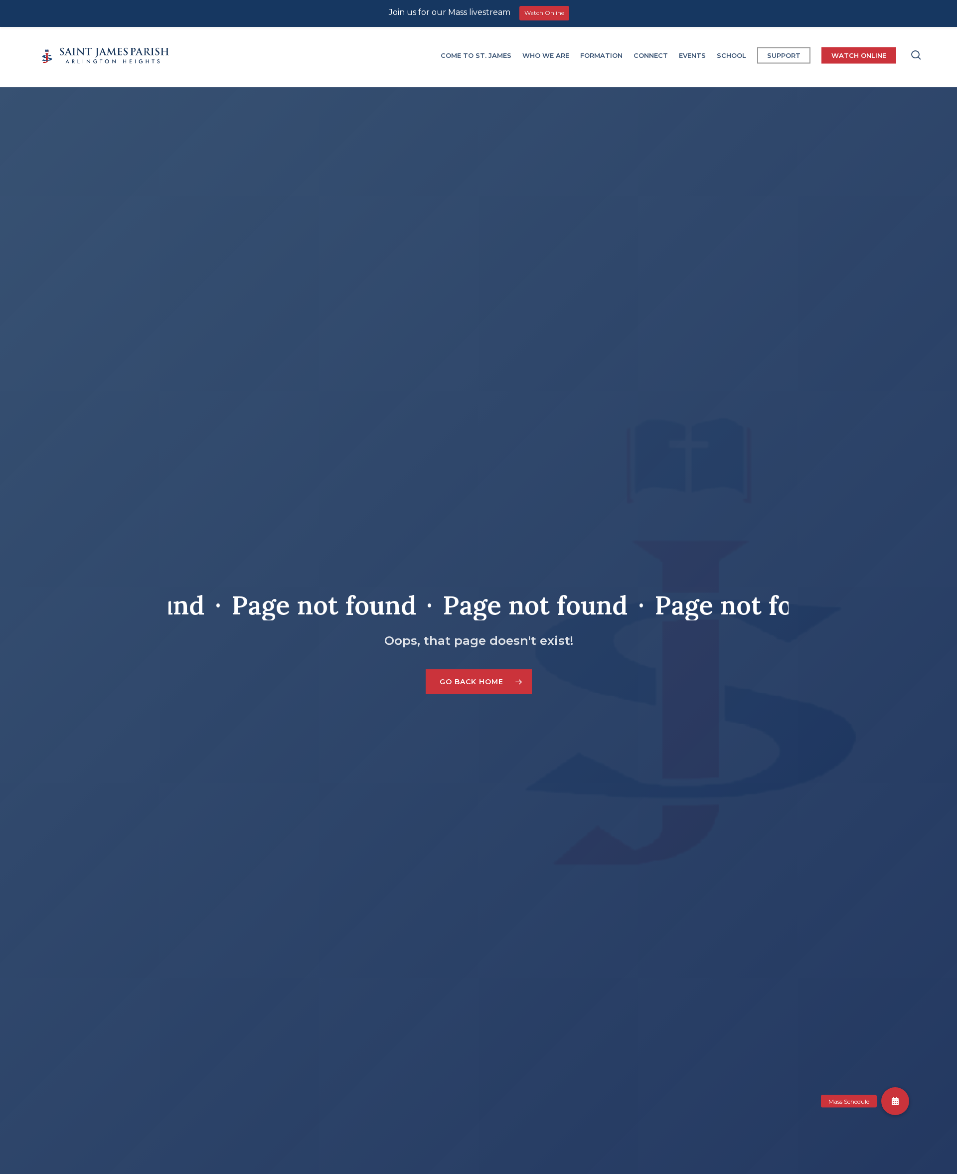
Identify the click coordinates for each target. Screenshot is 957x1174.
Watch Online (544, 12)
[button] (479, 681)
